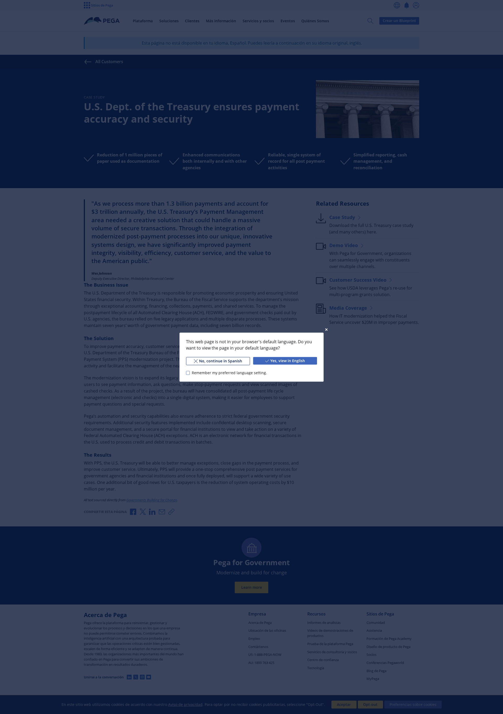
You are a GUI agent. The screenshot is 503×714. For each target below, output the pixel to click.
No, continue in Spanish (220, 360)
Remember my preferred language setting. (229, 372)
